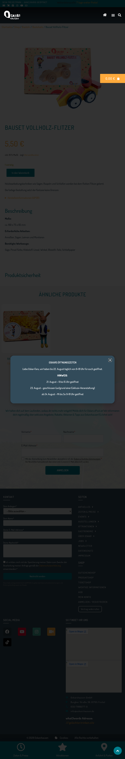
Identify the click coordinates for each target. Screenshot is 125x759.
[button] (113, 15)
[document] (62, 379)
